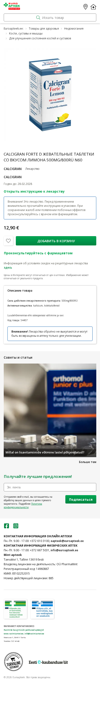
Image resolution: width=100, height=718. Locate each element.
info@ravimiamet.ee (34, 633)
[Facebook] (6, 527)
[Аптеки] (86, 6)
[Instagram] (16, 527)
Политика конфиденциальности (23, 505)
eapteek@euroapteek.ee (67, 541)
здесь (8, 267)
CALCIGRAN (13, 169)
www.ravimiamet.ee (13, 633)
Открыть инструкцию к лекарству (34, 191)
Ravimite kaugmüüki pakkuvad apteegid (24, 630)
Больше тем (87, 462)
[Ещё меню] (93, 7)
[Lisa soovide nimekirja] (8, 240)
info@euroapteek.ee (64, 550)
